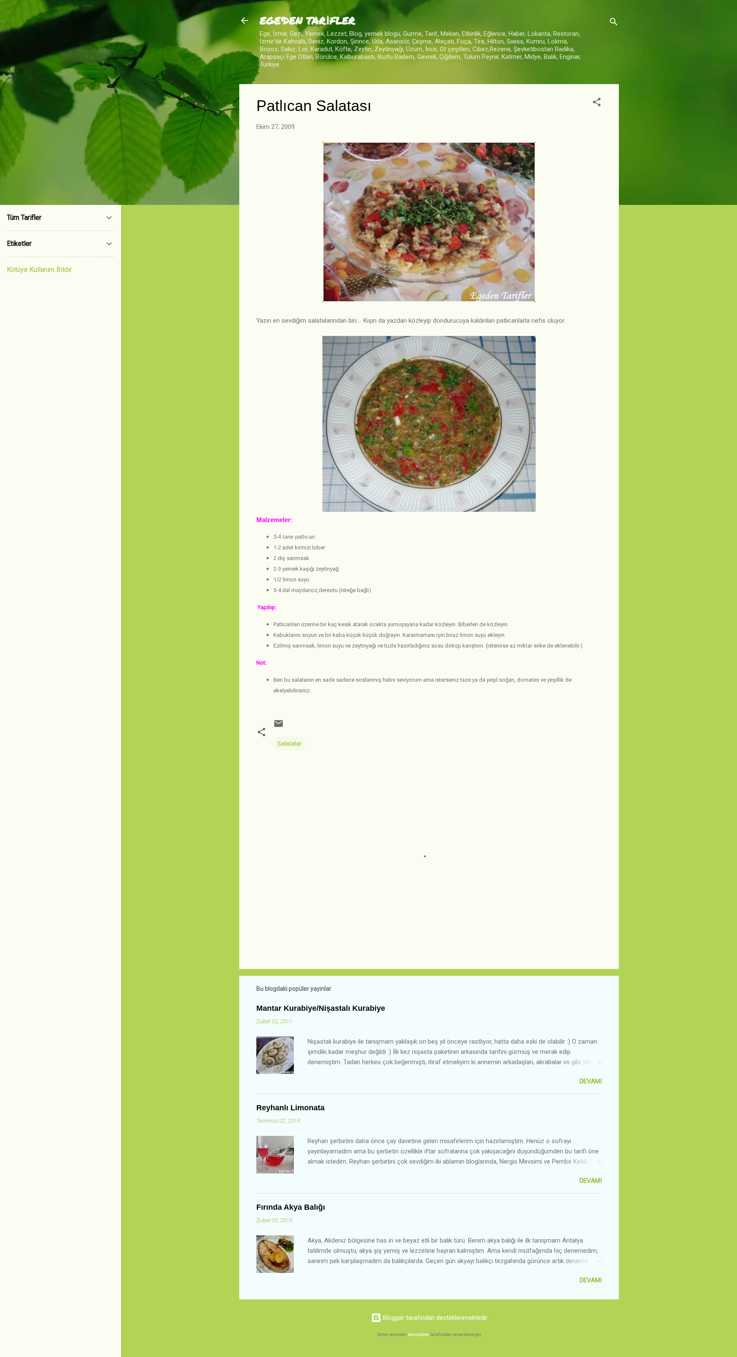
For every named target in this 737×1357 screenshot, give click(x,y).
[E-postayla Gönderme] (278, 726)
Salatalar (289, 743)
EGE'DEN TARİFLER (307, 20)
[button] (597, 103)
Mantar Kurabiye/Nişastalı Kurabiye (320, 1008)
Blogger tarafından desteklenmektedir (434, 1318)
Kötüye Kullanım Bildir (39, 270)
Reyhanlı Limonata (290, 1107)
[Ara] (614, 23)
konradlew (418, 1334)
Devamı (591, 1081)
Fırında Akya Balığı (290, 1207)
